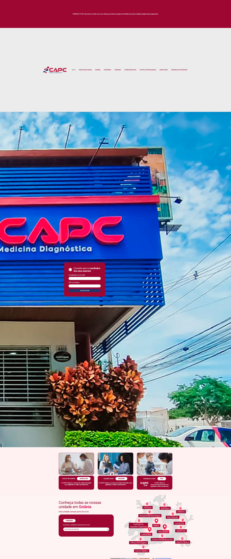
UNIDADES (118, 70)
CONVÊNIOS (107, 70)
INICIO (74, 70)
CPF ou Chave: (74, 283)
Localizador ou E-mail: (77, 275)
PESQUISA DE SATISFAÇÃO (179, 70)
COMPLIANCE (163, 70)
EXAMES (97, 70)
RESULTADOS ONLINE (85, 70)
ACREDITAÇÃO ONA (130, 70)
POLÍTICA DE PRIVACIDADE (148, 70)
